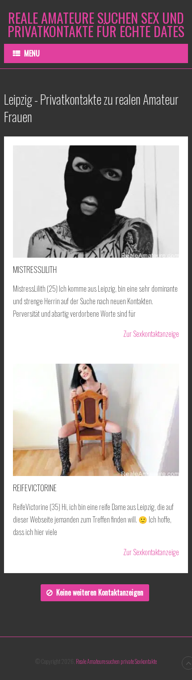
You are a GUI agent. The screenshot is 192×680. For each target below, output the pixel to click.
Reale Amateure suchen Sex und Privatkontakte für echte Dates (96, 24)
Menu (32, 53)
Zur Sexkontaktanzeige (151, 334)
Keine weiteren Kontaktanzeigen (99, 592)
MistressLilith (35, 269)
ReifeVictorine (35, 487)
